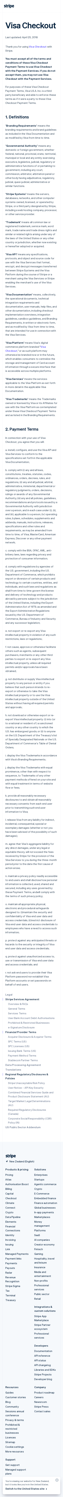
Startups (39, 1179)
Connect (10, 1207)
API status (40, 1360)
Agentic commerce (45, 1184)
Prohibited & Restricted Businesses (29, 1022)
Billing (8, 1188)
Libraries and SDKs (45, 1369)
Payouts (10, 1268)
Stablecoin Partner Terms (23, 1060)
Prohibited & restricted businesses (12, 1428)
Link (7, 1249)
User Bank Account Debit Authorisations (31, 1018)
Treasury (10, 1300)
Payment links (13, 1258)
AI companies (42, 1239)
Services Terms (17, 1013)
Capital (9, 1193)
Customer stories (15, 1397)
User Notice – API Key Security (26, 1087)
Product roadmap (44, 1392)
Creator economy (44, 1244)
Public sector (42, 1294)
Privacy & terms (14, 1420)
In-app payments (44, 1212)
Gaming (38, 1253)
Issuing (9, 1244)
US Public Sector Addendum (23, 1127)
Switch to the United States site (25, 1488)
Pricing (9, 1174)
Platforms (40, 1230)
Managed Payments (17, 1253)
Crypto (9, 1212)
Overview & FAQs (18, 1004)
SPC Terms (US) (17, 1041)
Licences (10, 1437)
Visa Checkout (38, 46)
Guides (9, 1392)
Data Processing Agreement (23, 1065)
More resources (14, 1451)
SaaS (37, 1235)
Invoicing (10, 1239)
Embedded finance (45, 1198)
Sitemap (10, 1442)
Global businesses (45, 1207)
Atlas (8, 1179)
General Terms (16, 1008)
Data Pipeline (13, 1217)
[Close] (56, 1481)
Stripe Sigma (12, 1286)
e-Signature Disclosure (21, 1027)
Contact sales (42, 1411)
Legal (8, 994)
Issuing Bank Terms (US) (22, 1050)
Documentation (43, 1351)
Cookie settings (14, 1446)
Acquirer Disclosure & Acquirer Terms (30, 1036)
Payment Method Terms (22, 1055)
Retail (37, 1298)
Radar (8, 1272)
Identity (9, 1235)
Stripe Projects (43, 1374)
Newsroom (40, 1402)
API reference (42, 1355)
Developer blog (43, 1379)
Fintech (38, 1249)
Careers (39, 1397)
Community (12, 1406)
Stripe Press (41, 1406)
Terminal (10, 1295)
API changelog (42, 1365)
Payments (11, 1263)
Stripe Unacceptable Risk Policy (26, 1083)
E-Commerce (42, 1193)
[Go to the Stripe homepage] (9, 1156)
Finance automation (45, 1203)
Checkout (11, 1198)
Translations (13, 1069)
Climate (9, 1203)
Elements (10, 1221)
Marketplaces (42, 1217)
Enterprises (41, 1174)
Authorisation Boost (17, 1184)
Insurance (40, 1267)
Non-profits (41, 1280)
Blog (8, 1402)
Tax (7, 1290)
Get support (12, 1465)
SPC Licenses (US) (18, 1046)
